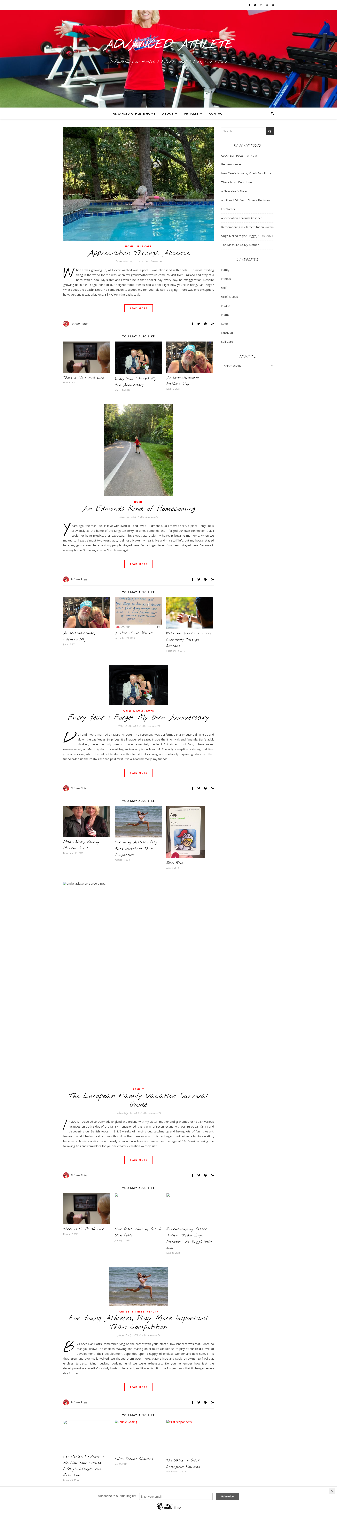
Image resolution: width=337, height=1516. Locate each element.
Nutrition (227, 332)
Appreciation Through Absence (139, 253)
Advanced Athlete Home (134, 113)
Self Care (144, 246)
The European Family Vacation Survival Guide (138, 1100)
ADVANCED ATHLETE (168, 45)
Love (150, 710)
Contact (216, 113)
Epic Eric (174, 863)
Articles (191, 113)
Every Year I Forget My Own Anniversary (138, 717)
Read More (138, 308)
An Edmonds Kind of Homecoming (138, 509)
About (168, 113)
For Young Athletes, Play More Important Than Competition (136, 848)
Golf (224, 288)
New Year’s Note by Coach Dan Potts (246, 173)
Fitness (138, 1311)
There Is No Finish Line (83, 377)
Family (138, 1089)
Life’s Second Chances (134, 1459)
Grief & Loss (133, 710)
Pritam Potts (79, 323)
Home (129, 246)
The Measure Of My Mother (240, 245)
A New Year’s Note (234, 191)
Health (153, 1311)
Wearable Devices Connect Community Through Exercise (189, 639)
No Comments (153, 262)
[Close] (332, 1491)
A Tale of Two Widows (134, 633)
